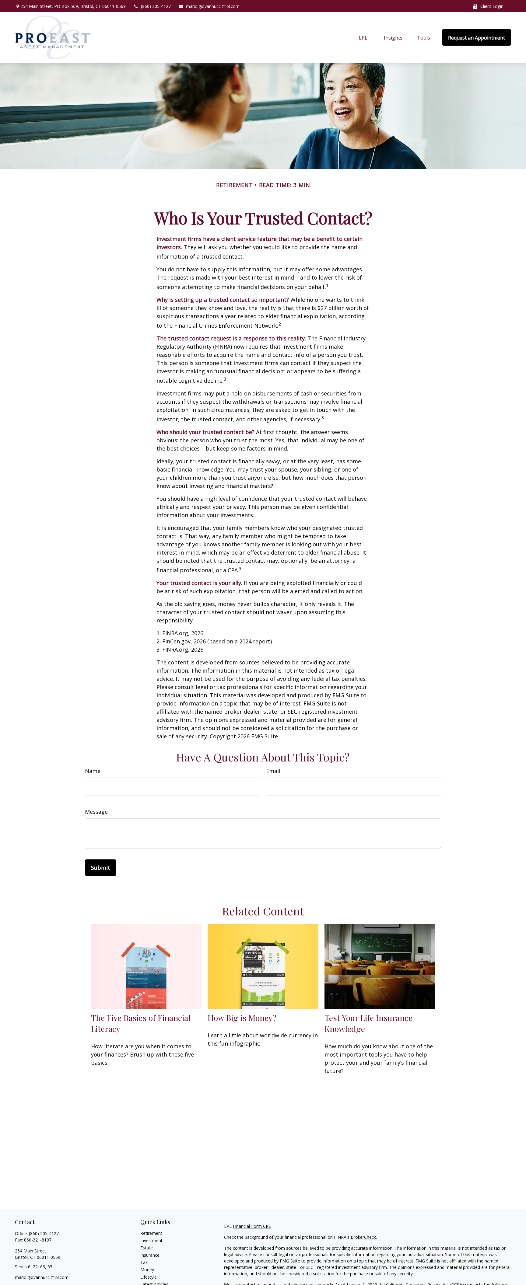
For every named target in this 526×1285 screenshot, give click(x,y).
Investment (151, 1240)
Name (92, 771)
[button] (363, 37)
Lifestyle (148, 1277)
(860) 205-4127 (156, 6)
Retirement (151, 1233)
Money (147, 1270)
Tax (144, 1262)
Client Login (491, 6)
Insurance (150, 1255)
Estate (146, 1248)
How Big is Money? (242, 1017)
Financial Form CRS (252, 1226)
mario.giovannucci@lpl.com (213, 6)
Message (96, 811)
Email (273, 771)
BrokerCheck (363, 1237)
